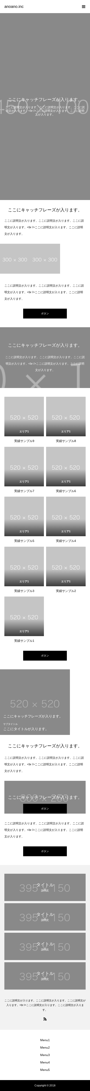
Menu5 (45, 1070)
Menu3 (45, 1055)
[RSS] (45, 1019)
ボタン (45, 655)
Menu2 (45, 1047)
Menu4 (45, 1062)
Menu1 (45, 1040)
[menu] (83, 6)
